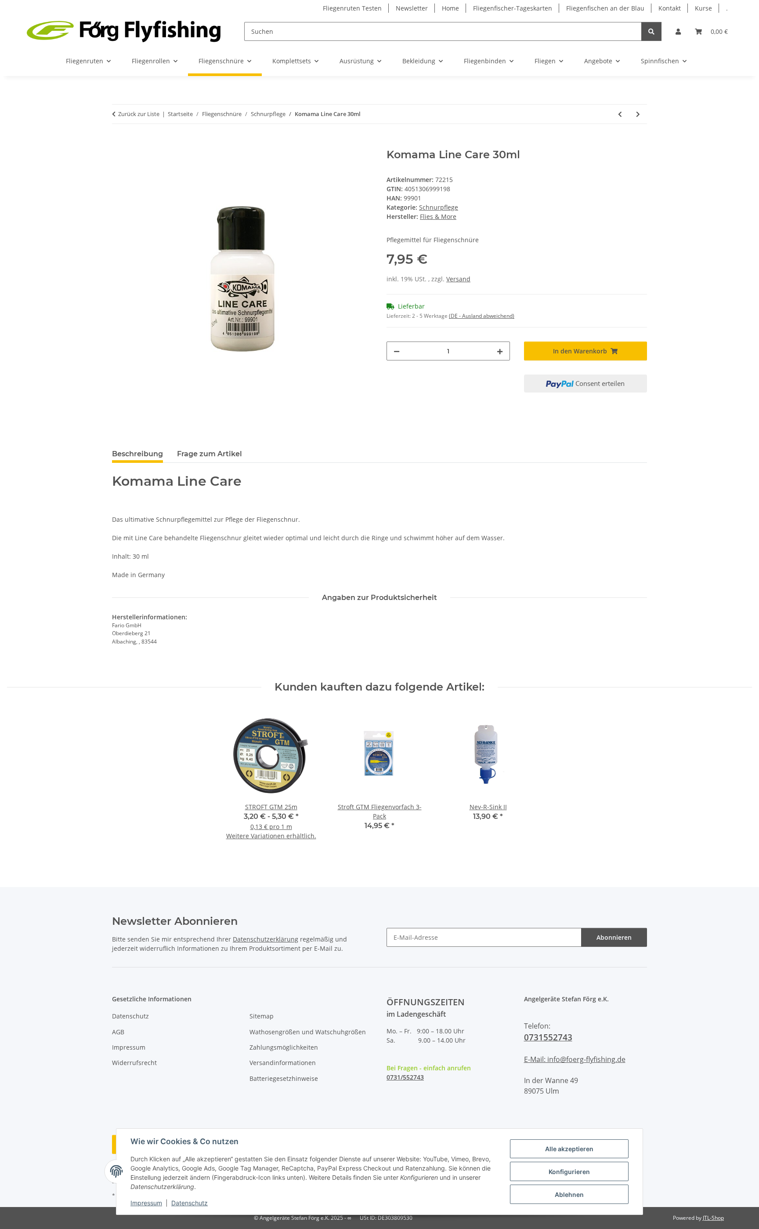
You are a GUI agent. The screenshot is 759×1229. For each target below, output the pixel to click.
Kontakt (669, 8)
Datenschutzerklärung (265, 939)
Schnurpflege (438, 207)
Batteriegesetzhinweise (283, 1078)
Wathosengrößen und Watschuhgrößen (307, 1032)
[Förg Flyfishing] (123, 31)
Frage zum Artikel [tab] (209, 454)
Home (450, 8)
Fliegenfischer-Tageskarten (512, 8)
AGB (118, 1032)
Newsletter (412, 8)
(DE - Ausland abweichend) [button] (481, 316)
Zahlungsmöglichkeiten (283, 1047)
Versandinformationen (282, 1062)
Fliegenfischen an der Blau (605, 8)
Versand (458, 279)
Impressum (146, 1203)
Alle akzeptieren (569, 1149)
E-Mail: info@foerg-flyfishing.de (574, 1059)
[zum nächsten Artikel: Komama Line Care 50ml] (638, 114)
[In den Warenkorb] (119, 144)
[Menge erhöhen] (500, 351)
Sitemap (261, 1016)
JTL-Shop (713, 1218)
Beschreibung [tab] (137, 454)
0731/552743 (405, 1077)
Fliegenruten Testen (352, 8)
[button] (678, 31)
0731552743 (548, 1037)
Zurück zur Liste (138, 114)
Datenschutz (189, 1203)
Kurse (703, 8)
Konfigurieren (569, 1171)
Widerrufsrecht (134, 1062)
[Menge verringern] (396, 351)
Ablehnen (569, 1194)
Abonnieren (614, 937)
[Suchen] (651, 31)
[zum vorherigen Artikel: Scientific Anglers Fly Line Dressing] (620, 114)
